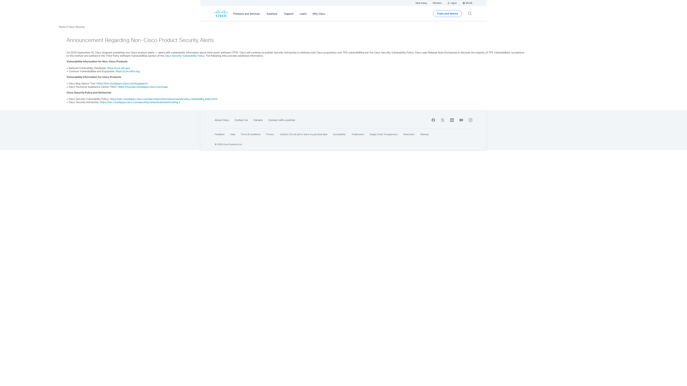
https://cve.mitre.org (128, 71)
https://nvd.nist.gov (118, 68)
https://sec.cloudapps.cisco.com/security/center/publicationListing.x (140, 102)
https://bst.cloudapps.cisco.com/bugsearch (122, 83)
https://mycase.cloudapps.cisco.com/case (143, 86)
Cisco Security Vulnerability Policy (184, 55)
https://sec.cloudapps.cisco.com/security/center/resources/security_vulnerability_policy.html (163, 98)
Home (62, 26)
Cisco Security (77, 26)
